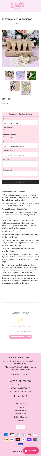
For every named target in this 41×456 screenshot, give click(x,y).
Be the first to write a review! (20, 337)
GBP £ (19, 427)
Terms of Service (20, 420)
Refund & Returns (20, 417)
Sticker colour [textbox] (8, 142)
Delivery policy (20, 410)
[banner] (17, 6)
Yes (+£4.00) (10, 137)
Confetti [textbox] (6, 119)
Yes (7, 130)
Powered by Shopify (20, 451)
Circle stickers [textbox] (8, 150)
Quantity (5, 103)
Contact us (20, 407)
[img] (15, 396)
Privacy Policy (20, 414)
